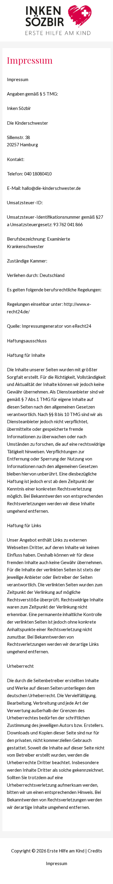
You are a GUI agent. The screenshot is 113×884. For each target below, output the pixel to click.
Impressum (56, 863)
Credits (95, 850)
